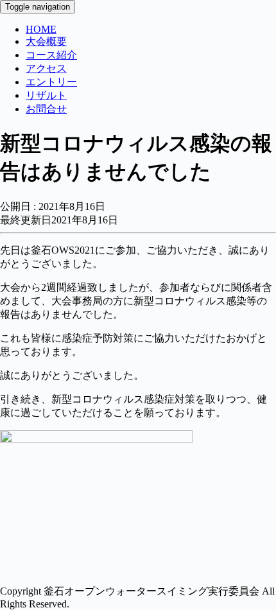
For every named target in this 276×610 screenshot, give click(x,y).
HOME (41, 29)
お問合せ (46, 108)
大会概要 (46, 41)
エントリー (51, 81)
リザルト (46, 95)
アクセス (46, 68)
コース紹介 (51, 54)
